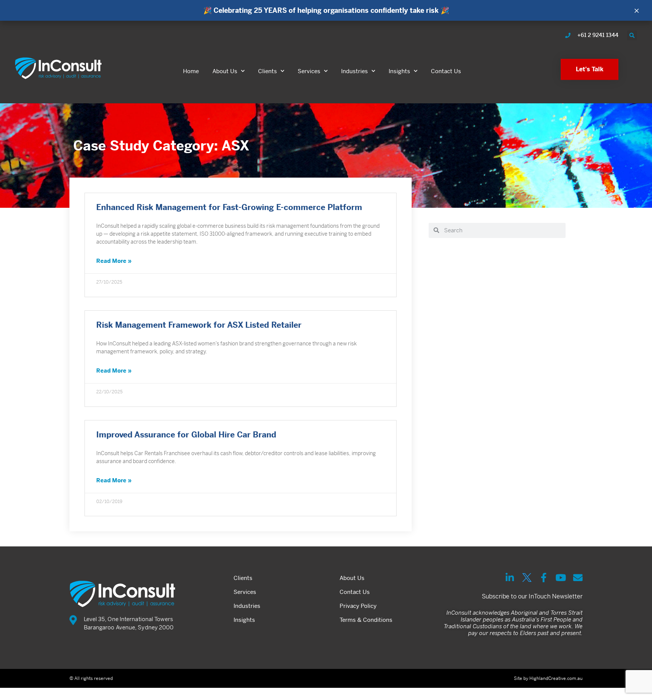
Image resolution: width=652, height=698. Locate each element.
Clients (267, 71)
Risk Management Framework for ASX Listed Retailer (198, 325)
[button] (632, 35)
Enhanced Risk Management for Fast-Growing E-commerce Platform (229, 207)
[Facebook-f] (544, 577)
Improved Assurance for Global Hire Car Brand (186, 435)
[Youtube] (561, 577)
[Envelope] (578, 577)
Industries (354, 71)
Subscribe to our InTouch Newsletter (532, 596)
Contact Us (446, 71)
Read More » (114, 260)
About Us (224, 71)
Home (191, 71)
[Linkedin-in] (510, 577)
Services (309, 71)
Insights (399, 71)
